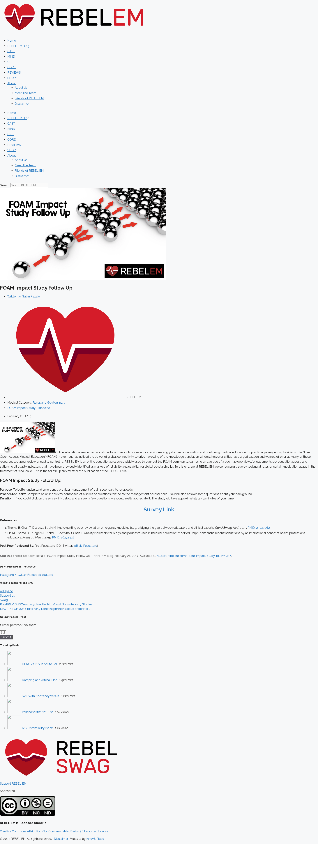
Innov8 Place (95, 839)
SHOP (11, 78)
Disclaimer (22, 103)
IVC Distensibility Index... (38, 728)
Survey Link (159, 509)
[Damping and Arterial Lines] (14, 680)
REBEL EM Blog (18, 46)
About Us (21, 87)
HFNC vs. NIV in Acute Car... (40, 664)
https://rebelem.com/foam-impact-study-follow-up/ (194, 556)
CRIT (10, 62)
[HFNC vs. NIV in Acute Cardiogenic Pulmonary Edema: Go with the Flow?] (14, 664)
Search (4, 185)
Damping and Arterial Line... (40, 680)
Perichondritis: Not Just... (38, 712)
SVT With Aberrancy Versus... (41, 696)
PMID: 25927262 (259, 527)
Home (11, 40)
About (11, 83)
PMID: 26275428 (63, 537)
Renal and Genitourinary (49, 402)
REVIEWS (14, 72)
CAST (11, 51)
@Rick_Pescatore (85, 545)
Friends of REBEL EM (29, 98)
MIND (11, 56)
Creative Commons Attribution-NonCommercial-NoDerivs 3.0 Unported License (54, 831)
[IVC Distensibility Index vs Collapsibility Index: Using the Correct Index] (14, 728)
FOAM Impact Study (21, 408)
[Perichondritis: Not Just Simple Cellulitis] (14, 712)
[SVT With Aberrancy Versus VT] (14, 696)
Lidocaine (43, 408)
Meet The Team (25, 93)
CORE (11, 67)
